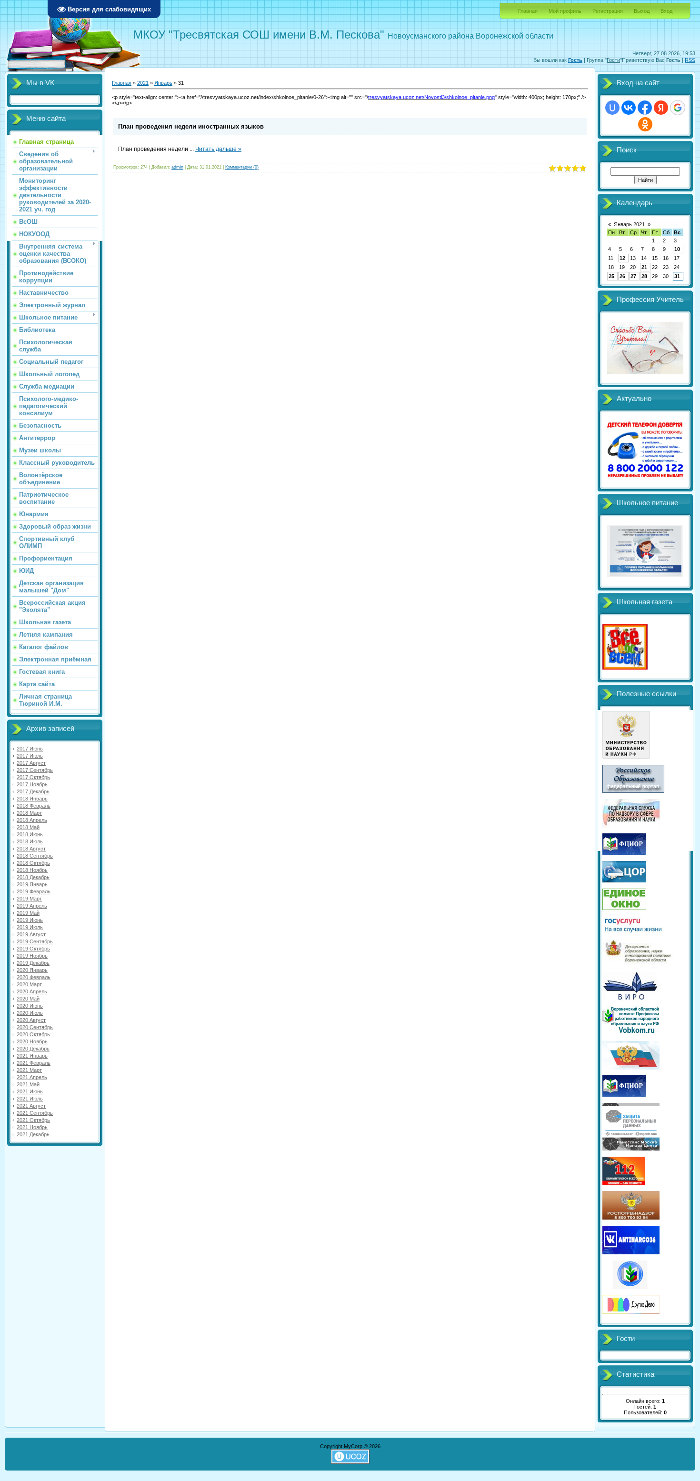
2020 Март (29, 984)
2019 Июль (30, 927)
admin (177, 167)
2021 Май (28, 1084)
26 (622, 276)
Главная (528, 11)
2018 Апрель (32, 820)
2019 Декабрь (33, 963)
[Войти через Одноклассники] (645, 124)
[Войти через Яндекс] (661, 107)
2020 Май (28, 998)
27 (633, 276)
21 (644, 267)
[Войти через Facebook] (645, 107)
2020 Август (31, 1020)
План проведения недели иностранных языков (191, 126)
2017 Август (31, 763)
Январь (163, 83)
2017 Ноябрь (32, 784)
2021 (143, 83)
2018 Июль (30, 841)
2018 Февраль (33, 806)
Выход (642, 11)
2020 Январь (32, 970)
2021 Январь (32, 1056)
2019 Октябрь (33, 948)
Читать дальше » (218, 149)
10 (677, 249)
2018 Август (31, 848)
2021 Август (31, 1106)
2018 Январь (32, 798)
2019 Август (31, 934)
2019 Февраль (33, 891)
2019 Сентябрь (35, 941)
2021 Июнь (30, 1091)
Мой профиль (565, 11)
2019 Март (29, 898)
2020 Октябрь (33, 1034)
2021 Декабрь (33, 1134)
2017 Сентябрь (35, 770)
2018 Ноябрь (32, 870)
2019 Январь (32, 884)
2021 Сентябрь (35, 1113)
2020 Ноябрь (32, 1041)
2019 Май (28, 913)
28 (644, 276)
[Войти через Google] (677, 107)
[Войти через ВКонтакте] (628, 107)
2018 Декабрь (33, 877)
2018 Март (29, 813)
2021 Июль (30, 1098)
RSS (690, 60)
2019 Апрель (32, 906)
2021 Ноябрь (32, 1127)
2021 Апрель (32, 1077)
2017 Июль (30, 756)
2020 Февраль (33, 977)
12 (622, 258)
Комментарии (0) (242, 167)
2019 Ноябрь (32, 956)
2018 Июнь (30, 834)
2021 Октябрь (33, 1120)
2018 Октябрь (33, 863)
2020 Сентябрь (35, 1027)
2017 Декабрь (33, 791)
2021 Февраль (33, 1063)
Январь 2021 (629, 224)
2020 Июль (30, 1013)
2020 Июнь (30, 1006)
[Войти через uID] (612, 107)
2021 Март (29, 1070)
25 (611, 276)
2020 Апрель (32, 991)
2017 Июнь (30, 748)
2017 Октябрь (33, 777)
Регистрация (607, 11)
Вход (666, 11)
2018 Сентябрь (35, 856)
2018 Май (28, 827)
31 (677, 276)
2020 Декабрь (33, 1048)
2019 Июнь (30, 920)
